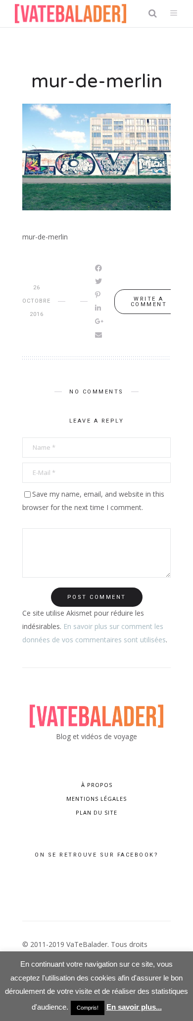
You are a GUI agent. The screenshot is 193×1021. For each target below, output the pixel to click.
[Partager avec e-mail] (99, 335)
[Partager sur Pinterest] (98, 295)
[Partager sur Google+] (100, 321)
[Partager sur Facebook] (99, 268)
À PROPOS (96, 784)
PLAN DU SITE (96, 812)
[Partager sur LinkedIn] (98, 308)
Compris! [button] (87, 1008)
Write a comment (149, 302)
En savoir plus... (134, 1007)
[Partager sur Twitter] (99, 281)
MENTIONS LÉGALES (96, 798)
